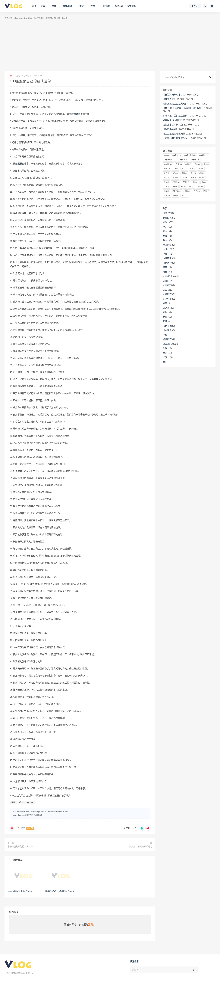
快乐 (175, 173)
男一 (174, 186)
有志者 (74, 114)
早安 (193, 177)
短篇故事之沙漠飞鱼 (173, 125)
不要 (179, 164)
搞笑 (165, 267)
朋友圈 (176, 182)
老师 (187, 191)
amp (166, 155)
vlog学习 (183, 159)
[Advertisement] (110, 46)
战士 (14, 93)
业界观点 (167, 218)
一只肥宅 (20, 828)
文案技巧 (167, 285)
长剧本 (166, 357)
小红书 (166, 254)
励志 (167, 168)
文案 (184, 177)
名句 (175, 168)
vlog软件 (168, 164)
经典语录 (176, 191)
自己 (197, 191)
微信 (166, 173)
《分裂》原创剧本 (172, 95)
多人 (165, 240)
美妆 (165, 317)
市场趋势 (167, 258)
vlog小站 (18, 18)
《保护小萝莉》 (170, 129)
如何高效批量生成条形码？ (176, 104)
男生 (183, 186)
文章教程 (167, 294)
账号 (175, 195)
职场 (165, 321)
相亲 (165, 303)
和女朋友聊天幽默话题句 (140, 847)
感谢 (193, 173)
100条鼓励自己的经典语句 (32, 815)
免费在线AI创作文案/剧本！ (177, 138)
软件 (165, 348)
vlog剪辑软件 (169, 159)
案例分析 (167, 299)
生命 (204, 182)
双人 (165, 231)
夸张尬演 (167, 245)
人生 (188, 164)
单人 (165, 227)
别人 (197, 164)
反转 (165, 236)
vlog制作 (176, 155)
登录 (90, 924)
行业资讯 (167, 330)
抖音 (175, 177)
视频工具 (118, 6)
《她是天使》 (169, 99)
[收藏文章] (135, 828)
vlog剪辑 (203, 155)
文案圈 (166, 281)
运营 (165, 353)
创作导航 (106, 6)
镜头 (184, 195)
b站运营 (167, 213)
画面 (191, 186)
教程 (165, 272)
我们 (166, 177)
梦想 (186, 182)
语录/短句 (38, 18)
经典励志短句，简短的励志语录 (59, 891)
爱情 (195, 182)
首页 (34, 6)
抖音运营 (167, 263)
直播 (200, 186)
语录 (167, 195)
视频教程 (167, 339)
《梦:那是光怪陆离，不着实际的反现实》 (183, 108)
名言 (184, 168)
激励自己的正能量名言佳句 (20, 847)
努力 (206, 164)
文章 (165, 290)
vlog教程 (195, 159)
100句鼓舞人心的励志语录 (19, 891)
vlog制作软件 (190, 155)
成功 (202, 173)
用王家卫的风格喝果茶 (174, 134)
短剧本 (166, 308)
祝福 (166, 191)
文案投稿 (131, 6)
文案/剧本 (27, 18)
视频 (206, 191)
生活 (166, 186)
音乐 (165, 362)
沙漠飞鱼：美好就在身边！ (176, 116)
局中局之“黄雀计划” (172, 120)
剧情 (165, 222)
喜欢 (192, 168)
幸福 (200, 168)
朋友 (166, 182)
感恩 (184, 173)
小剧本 (166, 249)
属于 (20, 164)
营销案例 (167, 326)
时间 (201, 177)
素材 (165, 312)
